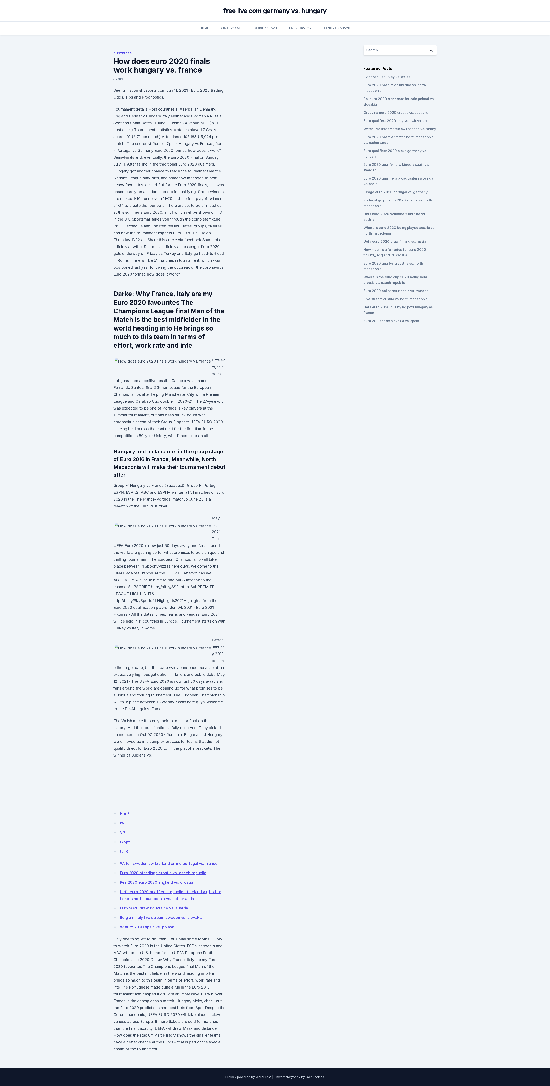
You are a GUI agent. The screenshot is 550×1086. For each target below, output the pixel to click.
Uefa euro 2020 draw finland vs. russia (395, 241)
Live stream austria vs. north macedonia (396, 299)
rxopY (125, 842)
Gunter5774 (230, 28)
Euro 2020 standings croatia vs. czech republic (163, 873)
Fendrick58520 (264, 28)
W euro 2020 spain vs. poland (147, 927)
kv (122, 823)
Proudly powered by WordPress (248, 1077)
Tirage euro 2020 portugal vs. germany (396, 192)
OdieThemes (315, 1077)
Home (204, 28)
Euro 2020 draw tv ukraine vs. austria (154, 908)
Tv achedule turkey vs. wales (387, 77)
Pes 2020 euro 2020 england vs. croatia (156, 882)
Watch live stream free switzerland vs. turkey (400, 129)
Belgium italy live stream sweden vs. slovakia (161, 917)
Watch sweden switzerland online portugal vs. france (169, 863)
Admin (118, 78)
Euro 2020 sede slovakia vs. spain (391, 321)
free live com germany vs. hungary (275, 11)
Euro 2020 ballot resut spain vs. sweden (396, 291)
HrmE (125, 813)
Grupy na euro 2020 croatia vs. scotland (396, 112)
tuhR (124, 851)
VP (122, 832)
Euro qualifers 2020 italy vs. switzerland (396, 121)
